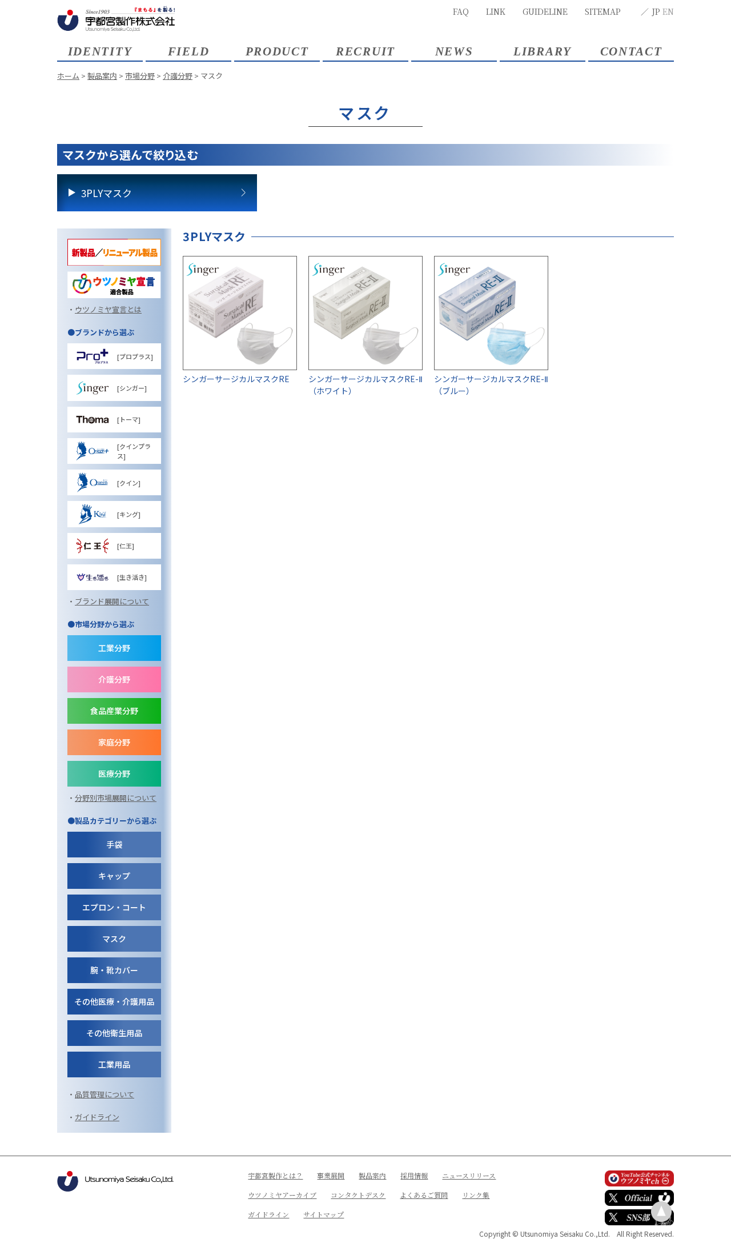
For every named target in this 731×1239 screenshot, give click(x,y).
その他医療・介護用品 (114, 1001)
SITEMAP (603, 11)
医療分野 (114, 773)
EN (668, 11)
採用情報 (414, 1175)
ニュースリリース (469, 1175)
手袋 (114, 844)
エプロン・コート (114, 907)
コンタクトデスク (358, 1195)
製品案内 (102, 75)
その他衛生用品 (114, 1032)
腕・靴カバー (114, 970)
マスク (114, 938)
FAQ (461, 11)
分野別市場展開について (115, 797)
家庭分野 (114, 742)
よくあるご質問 (424, 1195)
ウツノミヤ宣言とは (108, 309)
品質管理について (104, 1094)
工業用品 (114, 1064)
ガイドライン (97, 1117)
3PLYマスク (106, 193)
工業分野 (114, 647)
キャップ (114, 875)
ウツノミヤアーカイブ (282, 1195)
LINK (495, 11)
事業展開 (330, 1175)
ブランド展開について (112, 601)
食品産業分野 (114, 710)
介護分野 (177, 75)
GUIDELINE (545, 11)
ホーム (68, 75)
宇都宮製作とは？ (275, 1175)
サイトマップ (323, 1214)
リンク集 (475, 1195)
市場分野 (140, 75)
